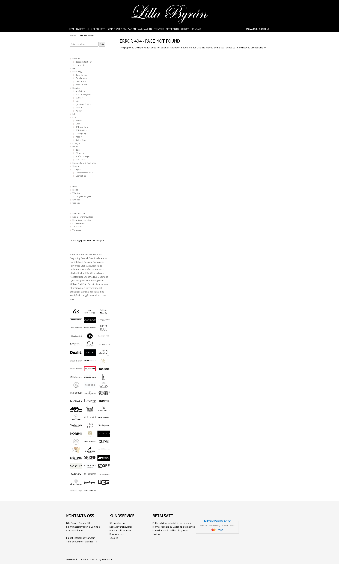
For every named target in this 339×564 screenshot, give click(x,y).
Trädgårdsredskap (84, 172)
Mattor (79, 107)
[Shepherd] (90, 451)
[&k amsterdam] (76, 313)
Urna (103, 295)
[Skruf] (90, 459)
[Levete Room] (90, 402)
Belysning (77, 71)
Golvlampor (81, 78)
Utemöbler (81, 175)
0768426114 (91, 541)
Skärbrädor (81, 140)
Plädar (79, 110)
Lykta (73, 280)
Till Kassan (77, 226)
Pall (80, 284)
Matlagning (81, 133)
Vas (72, 299)
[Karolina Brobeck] (76, 386)
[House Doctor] (76, 370)
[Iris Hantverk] (76, 378)
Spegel (98, 288)
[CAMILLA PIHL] (103, 337)
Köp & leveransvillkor (82, 216)
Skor (72, 288)
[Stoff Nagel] (103, 467)
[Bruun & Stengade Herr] (90, 329)
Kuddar (79, 97)
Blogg (75, 189)
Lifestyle (76, 143)
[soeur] (76, 467)
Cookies (76, 202)
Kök (74, 117)
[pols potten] (90, 443)
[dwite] (90, 354)
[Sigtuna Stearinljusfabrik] (103, 451)
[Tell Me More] (90, 475)
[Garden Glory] (103, 362)
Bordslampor (82, 75)
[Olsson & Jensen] (90, 435)
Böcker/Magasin (83, 94)
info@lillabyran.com (84, 537)
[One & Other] (103, 435)
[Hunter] (90, 370)
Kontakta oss (78, 223)
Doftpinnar (98, 262)
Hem (71, 29)
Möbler (75, 146)
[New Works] (103, 418)
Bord (78, 149)
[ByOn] (90, 337)
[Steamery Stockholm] (90, 467)
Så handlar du (78, 213)
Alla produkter (96, 29)
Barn (74, 68)
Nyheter (80, 29)
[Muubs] (76, 418)
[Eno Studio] (103, 354)
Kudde (81, 273)
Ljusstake (103, 276)
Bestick (79, 120)
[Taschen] (76, 475)
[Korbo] (103, 386)
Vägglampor (81, 84)
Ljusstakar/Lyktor (84, 104)
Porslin (79, 136)
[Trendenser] (90, 484)
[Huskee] (103, 370)
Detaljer (76, 88)
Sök (102, 44)
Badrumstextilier (84, 61)
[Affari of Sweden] (90, 313)
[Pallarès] (76, 443)
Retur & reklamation (82, 220)
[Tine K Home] (76, 484)
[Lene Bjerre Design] (90, 394)
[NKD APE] (90, 427)
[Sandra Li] (76, 451)
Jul (73, 114)
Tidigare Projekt (83, 196)
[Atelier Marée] (103, 313)
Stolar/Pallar (81, 159)
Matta (101, 280)
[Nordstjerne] (103, 427)
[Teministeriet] (103, 475)
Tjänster (159, 29)
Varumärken (145, 29)
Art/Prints (80, 91)
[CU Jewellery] (90, 345)
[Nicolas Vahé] (76, 427)
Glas (78, 123)
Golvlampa (76, 269)
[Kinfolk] (90, 386)
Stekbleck (75, 291)
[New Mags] (90, 418)
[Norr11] (76, 435)
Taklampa (99, 291)
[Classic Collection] (76, 345)
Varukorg (76, 230)
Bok (91, 258)
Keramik (99, 269)
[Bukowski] (76, 337)
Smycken (80, 288)
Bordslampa (100, 258)
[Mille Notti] (103, 410)
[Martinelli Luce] (76, 410)
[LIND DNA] (103, 402)
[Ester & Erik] (76, 362)
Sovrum (76, 166)
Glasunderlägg (94, 265)
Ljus (77, 101)
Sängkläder (87, 291)
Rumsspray (102, 284)
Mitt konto (172, 29)
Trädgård (76, 169)
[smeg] (103, 459)
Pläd (84, 284)
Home (73, 35)
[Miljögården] (90, 410)
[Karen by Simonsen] (90, 378)
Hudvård (80, 65)
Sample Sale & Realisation (122, 29)
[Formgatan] (90, 362)
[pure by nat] (103, 443)
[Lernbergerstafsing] (103, 394)
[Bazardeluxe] (76, 321)
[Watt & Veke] (90, 492)
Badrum (76, 58)
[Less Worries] (76, 402)
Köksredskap (82, 127)
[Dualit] (76, 354)
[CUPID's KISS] (103, 345)
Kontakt (196, 29)
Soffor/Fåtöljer (83, 156)
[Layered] (76, 394)
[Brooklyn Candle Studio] (103, 321)
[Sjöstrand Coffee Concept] (76, 459)
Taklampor (81, 81)
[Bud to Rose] (103, 329)
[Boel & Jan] (90, 321)
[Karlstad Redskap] (103, 378)
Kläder (73, 273)
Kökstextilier (82, 130)
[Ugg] (103, 484)
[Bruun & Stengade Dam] (76, 329)
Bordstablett (76, 262)
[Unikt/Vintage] (76, 492)
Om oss (185, 29)
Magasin (80, 280)
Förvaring (80, 153)
